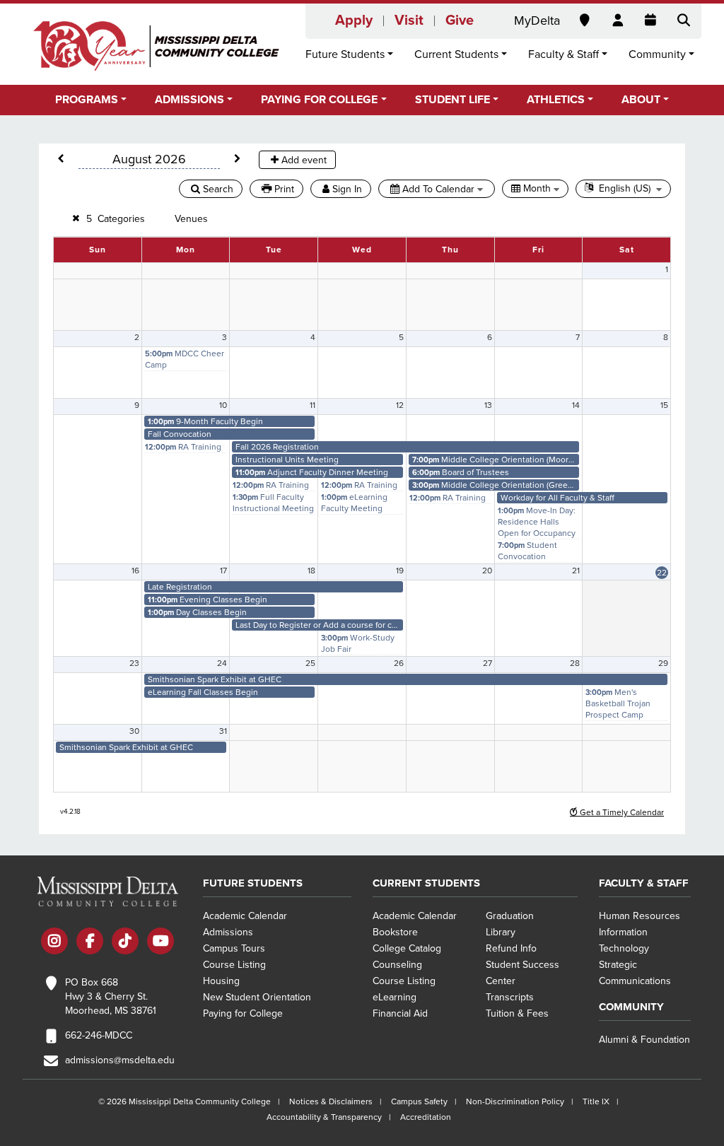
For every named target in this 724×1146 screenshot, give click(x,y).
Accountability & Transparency (324, 1117)
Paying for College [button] (319, 100)
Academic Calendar (245, 916)
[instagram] (54, 943)
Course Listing (234, 965)
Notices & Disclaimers (331, 1101)
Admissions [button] (189, 100)
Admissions (228, 932)
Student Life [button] (452, 100)
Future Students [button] (345, 54)
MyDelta (537, 20)
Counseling (397, 965)
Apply (354, 20)
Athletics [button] (556, 100)
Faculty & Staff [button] (563, 54)
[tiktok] (125, 943)
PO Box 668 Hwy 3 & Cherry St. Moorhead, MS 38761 (110, 996)
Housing (221, 981)
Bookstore (395, 932)
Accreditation (425, 1117)
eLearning (394, 997)
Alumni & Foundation (644, 1040)
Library (500, 932)
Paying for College (243, 1013)
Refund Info (511, 948)
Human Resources (639, 916)
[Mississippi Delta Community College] (157, 46)
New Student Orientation (257, 997)
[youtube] (160, 943)
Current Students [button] (456, 54)
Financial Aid (400, 1013)
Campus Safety (419, 1101)
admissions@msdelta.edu (120, 1060)
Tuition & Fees (517, 1013)
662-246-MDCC (98, 1035)
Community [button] (657, 54)
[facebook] (89, 943)
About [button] (640, 100)
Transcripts (510, 997)
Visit (409, 20)
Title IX (596, 1101)
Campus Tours (234, 948)
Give (459, 20)
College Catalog (407, 948)
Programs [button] (86, 100)
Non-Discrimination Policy (515, 1101)
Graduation (510, 916)
